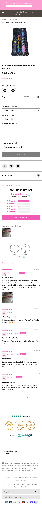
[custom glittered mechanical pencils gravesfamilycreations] (19, 43)
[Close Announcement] (39, 4)
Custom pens (13, 19)
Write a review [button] (21, 217)
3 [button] (22, 398)
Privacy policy (20, 484)
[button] (3, 13)
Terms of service (32, 484)
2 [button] (18, 398)
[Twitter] (11, 166)
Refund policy (8, 484)
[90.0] (14, 248)
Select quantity (9, 86)
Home (4, 19)
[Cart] (37, 13)
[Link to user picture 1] (7, 297)
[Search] (32, 13)
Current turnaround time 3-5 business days (19, 6)
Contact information (21, 487)
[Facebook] (4, 166)
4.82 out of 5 (26, 194)
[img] (7, 270)
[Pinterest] (17, 166)
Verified (19, 257)
